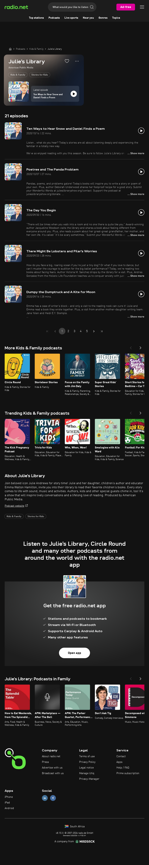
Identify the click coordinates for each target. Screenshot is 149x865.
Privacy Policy (87, 762)
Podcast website (14, 506)
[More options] (77, 61)
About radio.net (51, 756)
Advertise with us (52, 767)
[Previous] (131, 347)
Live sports (71, 18)
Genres (103, 18)
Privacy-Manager (89, 779)
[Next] (140, 347)
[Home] (10, 48)
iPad (7, 802)
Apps (119, 762)
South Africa (77, 826)
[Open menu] (142, 7)
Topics (116, 18)
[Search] (91, 7)
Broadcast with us (53, 773)
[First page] (47, 331)
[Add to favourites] (67, 61)
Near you (88, 18)
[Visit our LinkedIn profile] (44, 798)
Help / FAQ (122, 767)
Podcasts (54, 18)
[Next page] (94, 331)
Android (9, 808)
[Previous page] (55, 331)
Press (45, 762)
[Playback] (74, 94)
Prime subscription (127, 773)
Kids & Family (17, 75)
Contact (121, 756)
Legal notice (86, 767)
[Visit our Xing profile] (53, 798)
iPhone (9, 797)
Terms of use (87, 756)
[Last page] (102, 331)
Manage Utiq (86, 773)
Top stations (36, 18)
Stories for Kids (39, 75)
